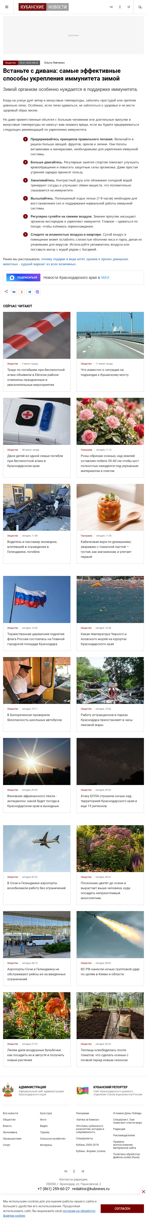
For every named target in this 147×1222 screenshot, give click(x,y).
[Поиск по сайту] (140, 7)
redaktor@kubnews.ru (90, 1188)
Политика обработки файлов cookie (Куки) (126, 1156)
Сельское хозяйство (52, 1138)
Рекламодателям (124, 1135)
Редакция (119, 1129)
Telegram (128, 7)
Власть (7, 1125)
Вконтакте (111, 7)
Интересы (46, 1144)
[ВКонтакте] (14, 292)
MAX (105, 277)
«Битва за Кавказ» (88, 1119)
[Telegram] (29, 292)
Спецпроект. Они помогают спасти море (127, 1121)
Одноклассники (120, 7)
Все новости (10, 1113)
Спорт (6, 1144)
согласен (122, 1208)
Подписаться (27, 277)
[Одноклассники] (22, 292)
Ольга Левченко (54, 62)
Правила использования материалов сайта (124, 1144)
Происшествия (12, 1138)
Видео (44, 1125)
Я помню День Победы (127, 1113)
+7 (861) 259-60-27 (54, 1188)
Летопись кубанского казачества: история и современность (90, 1129)
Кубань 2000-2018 (87, 1144)
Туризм (44, 1132)
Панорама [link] (86, 450)
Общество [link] (12, 363)
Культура (46, 1113)
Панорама (82, 1113)
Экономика (10, 1132)
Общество (10, 62)
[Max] (37, 292)
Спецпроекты (84, 1138)
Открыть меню (7, 7)
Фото (43, 1119)
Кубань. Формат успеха (90, 1151)
